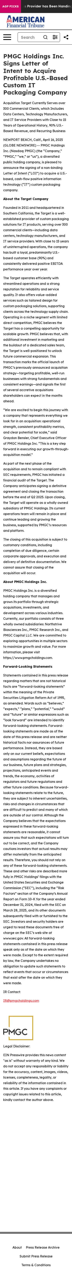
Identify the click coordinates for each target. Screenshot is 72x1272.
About (17, 1247)
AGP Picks (10, 6)
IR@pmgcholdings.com (21, 1001)
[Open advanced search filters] (55, 37)
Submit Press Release (36, 1256)
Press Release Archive (43, 1247)
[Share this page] (66, 37)
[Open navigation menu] (7, 37)
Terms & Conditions (36, 1265)
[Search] (45, 37)
